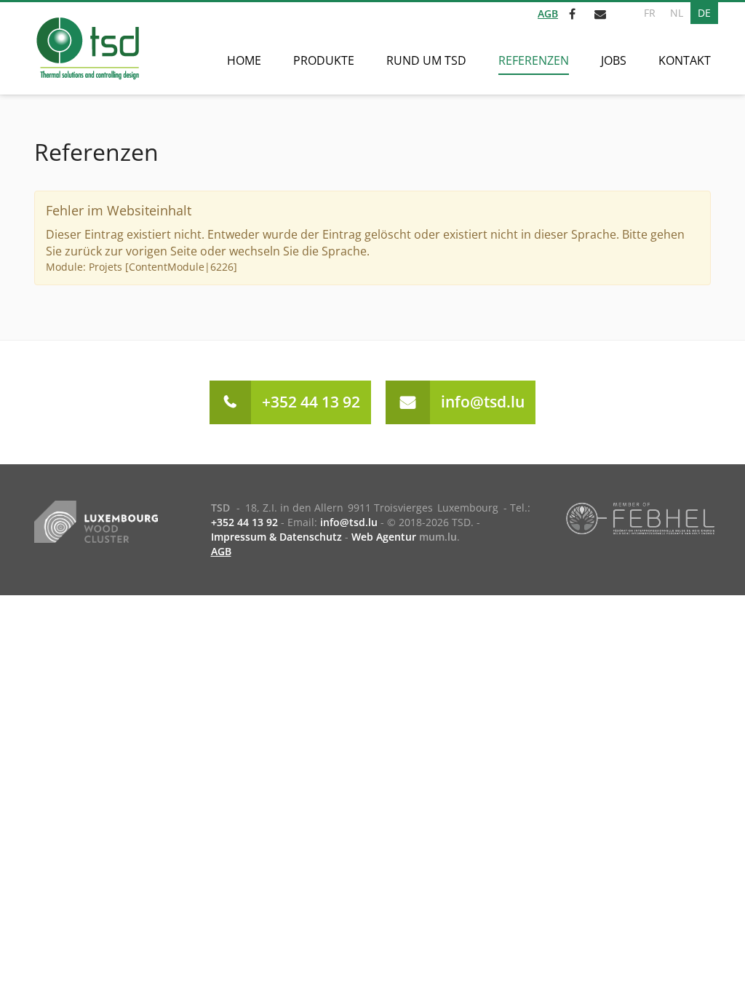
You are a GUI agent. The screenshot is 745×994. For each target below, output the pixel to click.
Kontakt (684, 60)
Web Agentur (383, 537)
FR (650, 13)
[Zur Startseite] (87, 48)
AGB (548, 13)
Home (244, 60)
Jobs (613, 60)
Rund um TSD (426, 60)
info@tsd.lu (483, 401)
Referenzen (533, 60)
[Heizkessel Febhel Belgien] (640, 517)
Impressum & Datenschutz (276, 537)
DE (704, 13)
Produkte (323, 60)
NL (676, 13)
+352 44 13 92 (311, 401)
